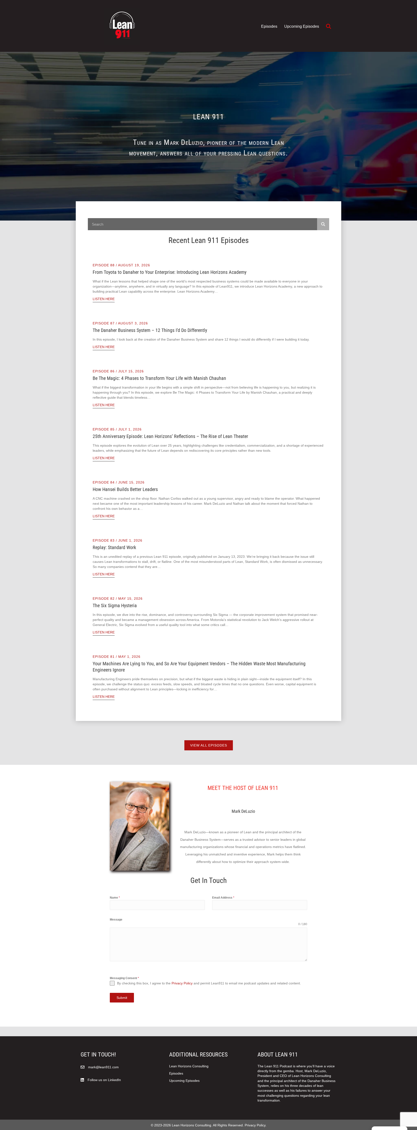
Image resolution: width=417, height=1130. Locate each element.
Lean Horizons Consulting (188, 1066)
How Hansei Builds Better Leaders (125, 489)
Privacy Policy (182, 983)
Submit (122, 998)
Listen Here (104, 299)
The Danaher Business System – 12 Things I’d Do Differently (150, 330)
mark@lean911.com (103, 1067)
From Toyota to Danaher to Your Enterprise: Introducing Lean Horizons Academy (169, 272)
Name (115, 897)
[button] (329, 27)
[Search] (323, 224)
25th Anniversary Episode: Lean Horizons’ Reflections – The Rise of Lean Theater (170, 436)
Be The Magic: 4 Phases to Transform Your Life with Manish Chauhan (159, 378)
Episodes (269, 26)
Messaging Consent (124, 978)
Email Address (223, 897)
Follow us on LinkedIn (104, 1080)
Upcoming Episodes (301, 26)
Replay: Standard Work (114, 547)
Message (116, 919)
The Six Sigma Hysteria (115, 605)
